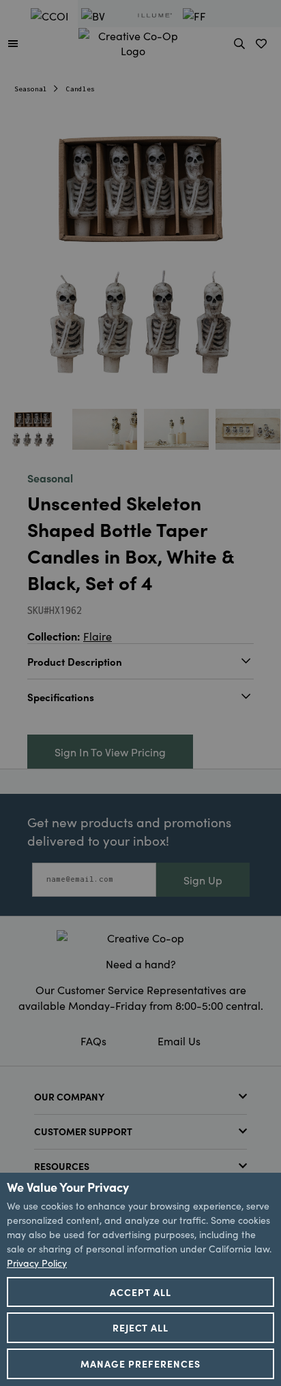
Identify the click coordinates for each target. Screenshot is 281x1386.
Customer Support (83, 1131)
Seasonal (30, 89)
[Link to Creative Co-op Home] (140, 937)
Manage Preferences (140, 1363)
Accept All (140, 1292)
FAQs (93, 1040)
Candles (80, 89)
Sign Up (202, 879)
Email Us (179, 1040)
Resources (61, 1166)
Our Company (69, 1096)
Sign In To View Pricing (110, 751)
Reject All (141, 1327)
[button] (13, 42)
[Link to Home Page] (133, 40)
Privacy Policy (37, 1262)
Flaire (97, 635)
